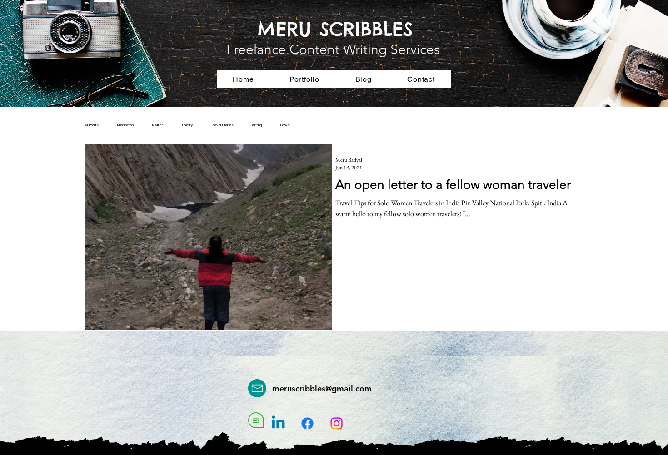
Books (285, 125)
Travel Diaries (222, 125)
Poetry (187, 125)
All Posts (92, 125)
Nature (158, 125)
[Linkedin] (278, 423)
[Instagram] (336, 423)
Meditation (125, 125)
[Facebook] (307, 423)
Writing (257, 125)
